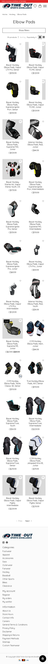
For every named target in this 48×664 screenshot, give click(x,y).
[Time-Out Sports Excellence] (17, 6)
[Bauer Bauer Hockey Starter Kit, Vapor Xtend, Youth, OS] (12, 169)
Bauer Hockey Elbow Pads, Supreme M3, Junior (12, 345)
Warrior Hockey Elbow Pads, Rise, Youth (35, 303)
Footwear (6, 551)
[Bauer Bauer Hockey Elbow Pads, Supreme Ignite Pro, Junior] (12, 249)
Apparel (6, 554)
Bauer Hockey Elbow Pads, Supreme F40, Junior (12, 146)
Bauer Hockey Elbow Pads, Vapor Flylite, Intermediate (12, 502)
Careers (6, 621)
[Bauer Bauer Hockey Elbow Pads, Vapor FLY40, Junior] (35, 89)
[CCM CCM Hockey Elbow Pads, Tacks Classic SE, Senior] (12, 368)
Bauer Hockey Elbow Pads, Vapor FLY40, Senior (35, 67)
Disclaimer (7, 631)
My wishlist (7, 602)
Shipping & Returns (11, 635)
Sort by (23, 37)
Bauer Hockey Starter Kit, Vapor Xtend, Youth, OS (13, 184)
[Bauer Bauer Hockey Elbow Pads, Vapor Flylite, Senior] (35, 485)
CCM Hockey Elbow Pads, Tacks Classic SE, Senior (12, 383)
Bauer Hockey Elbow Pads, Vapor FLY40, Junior (35, 104)
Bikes (4, 582)
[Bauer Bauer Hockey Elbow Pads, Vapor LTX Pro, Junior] (35, 249)
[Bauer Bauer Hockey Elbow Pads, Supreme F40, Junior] (12, 129)
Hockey (12, 14)
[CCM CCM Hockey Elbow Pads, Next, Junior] (35, 328)
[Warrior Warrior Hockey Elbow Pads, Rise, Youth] (35, 288)
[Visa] (27, 660)
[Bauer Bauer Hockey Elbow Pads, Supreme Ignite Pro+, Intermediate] (35, 169)
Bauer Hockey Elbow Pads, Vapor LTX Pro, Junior (35, 264)
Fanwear (6, 568)
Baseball (6, 575)
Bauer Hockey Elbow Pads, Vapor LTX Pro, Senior (12, 67)
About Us (6, 611)
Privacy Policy (8, 628)
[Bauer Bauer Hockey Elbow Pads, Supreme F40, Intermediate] (35, 209)
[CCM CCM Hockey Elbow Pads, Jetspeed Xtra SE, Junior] (35, 445)
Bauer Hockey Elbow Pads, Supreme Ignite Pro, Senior (12, 225)
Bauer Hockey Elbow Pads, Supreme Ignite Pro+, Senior (12, 106)
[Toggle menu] (44, 6)
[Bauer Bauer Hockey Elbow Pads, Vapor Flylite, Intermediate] (12, 485)
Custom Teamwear (11, 645)
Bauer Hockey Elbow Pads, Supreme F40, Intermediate (35, 225)
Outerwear (7, 565)
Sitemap (6, 642)
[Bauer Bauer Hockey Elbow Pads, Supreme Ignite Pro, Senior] (12, 209)
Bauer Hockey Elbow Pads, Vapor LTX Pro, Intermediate (12, 305)
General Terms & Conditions (14, 624)
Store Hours (7, 614)
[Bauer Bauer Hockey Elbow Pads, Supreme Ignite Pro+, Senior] (12, 89)
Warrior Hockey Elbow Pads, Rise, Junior (35, 144)
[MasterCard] (23, 660)
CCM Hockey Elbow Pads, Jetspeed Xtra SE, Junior (35, 462)
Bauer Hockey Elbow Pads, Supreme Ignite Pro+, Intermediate (35, 185)
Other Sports (8, 579)
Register (6, 595)
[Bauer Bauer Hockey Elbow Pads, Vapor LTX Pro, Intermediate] (12, 288)
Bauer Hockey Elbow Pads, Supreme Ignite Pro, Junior (12, 265)
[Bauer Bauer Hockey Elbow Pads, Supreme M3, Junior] (12, 328)
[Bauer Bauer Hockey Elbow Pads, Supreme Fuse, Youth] (12, 406)
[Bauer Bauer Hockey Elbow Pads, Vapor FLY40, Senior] (35, 52)
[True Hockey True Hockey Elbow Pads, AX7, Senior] (35, 368)
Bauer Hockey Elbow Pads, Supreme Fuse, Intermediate (35, 422)
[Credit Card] (19, 660)
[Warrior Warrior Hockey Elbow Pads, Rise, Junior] (35, 129)
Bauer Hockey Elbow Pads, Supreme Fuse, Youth (12, 422)
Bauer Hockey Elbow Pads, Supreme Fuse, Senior (12, 462)
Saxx (4, 561)
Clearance (7, 586)
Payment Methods (10, 638)
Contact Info (8, 617)
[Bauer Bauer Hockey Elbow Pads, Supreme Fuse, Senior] (12, 445)
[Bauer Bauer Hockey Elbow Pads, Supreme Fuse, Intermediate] (35, 406)
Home (4, 14)
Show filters (24, 30)
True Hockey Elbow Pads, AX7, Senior (35, 382)
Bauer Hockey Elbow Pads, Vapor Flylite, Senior (35, 500)
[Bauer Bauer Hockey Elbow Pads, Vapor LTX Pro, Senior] (12, 52)
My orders (7, 598)
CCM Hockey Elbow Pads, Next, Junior (35, 343)
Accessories (7, 558)
